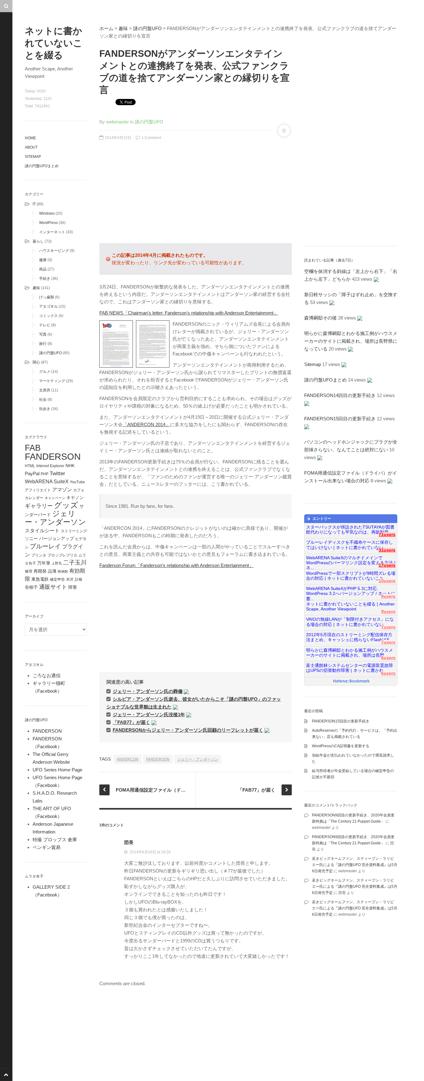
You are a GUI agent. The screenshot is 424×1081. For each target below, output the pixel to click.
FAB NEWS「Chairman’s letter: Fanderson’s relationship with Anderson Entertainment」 (188, 312)
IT (34, 204)
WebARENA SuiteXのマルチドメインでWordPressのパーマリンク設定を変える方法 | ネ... (350, 560)
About (31, 147)
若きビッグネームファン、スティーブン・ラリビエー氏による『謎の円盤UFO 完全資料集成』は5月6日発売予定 (354, 864)
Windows (47, 213)
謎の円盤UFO (50, 353)
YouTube (77, 482)
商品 (43, 269)
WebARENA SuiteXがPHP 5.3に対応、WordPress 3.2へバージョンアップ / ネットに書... (350, 591)
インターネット (52, 232)
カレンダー (34, 498)
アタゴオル (48, 306)
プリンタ (38, 555)
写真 (43, 334)
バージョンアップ (56, 538)
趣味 (36, 288)
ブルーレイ (45, 546)
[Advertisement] (195, 195)
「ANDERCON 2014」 (146, 424)
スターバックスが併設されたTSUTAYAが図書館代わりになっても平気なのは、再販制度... (350, 529)
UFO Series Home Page (57, 769)
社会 (43, 399)
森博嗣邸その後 (320, 317)
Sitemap (33, 156)
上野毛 (57, 563)
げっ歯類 (46, 297)
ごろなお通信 (47, 675)
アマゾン (62, 489)
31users (387, 550)
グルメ (44, 371)
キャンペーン (55, 498)
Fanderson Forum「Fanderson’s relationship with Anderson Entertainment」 (176, 565)
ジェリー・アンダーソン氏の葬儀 (148, 691)
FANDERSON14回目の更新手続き (340, 395)
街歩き (44, 409)
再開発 (40, 571)
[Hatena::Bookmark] (351, 681)
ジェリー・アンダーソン (55, 518)
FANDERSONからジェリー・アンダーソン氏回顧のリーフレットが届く (188, 730)
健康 (43, 260)
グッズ (66, 505)
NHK (69, 465)
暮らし (38, 241)
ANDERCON (127, 759)
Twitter (57, 473)
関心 (36, 362)
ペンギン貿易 (47, 847)
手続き (44, 278)
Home (30, 138)
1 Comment (151, 138)
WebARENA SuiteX (47, 481)
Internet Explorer (50, 466)
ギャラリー (39, 506)
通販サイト (53, 587)
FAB (33, 448)
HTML (30, 466)
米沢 (70, 579)
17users (387, 565)
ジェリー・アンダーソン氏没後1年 (149, 714)
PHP (44, 474)
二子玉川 (75, 562)
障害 (72, 587)
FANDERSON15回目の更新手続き (340, 418)
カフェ (78, 490)
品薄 (52, 571)
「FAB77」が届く (131, 722)
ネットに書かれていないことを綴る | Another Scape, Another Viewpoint (350, 606)
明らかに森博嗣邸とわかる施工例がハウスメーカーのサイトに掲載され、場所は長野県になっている (350, 341)
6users (388, 657)
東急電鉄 (40, 579)
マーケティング (52, 381)
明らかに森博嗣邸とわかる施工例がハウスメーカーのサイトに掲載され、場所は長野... (349, 653)
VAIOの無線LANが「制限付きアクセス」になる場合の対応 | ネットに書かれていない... (350, 622)
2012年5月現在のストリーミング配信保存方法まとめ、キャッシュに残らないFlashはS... (349, 637)
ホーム (106, 28)
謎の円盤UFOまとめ (42, 166)
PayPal (32, 473)
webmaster (117, 121)
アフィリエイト (38, 490)
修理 (28, 571)
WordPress (48, 223)
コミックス (48, 316)
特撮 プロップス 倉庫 (55, 839)
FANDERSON (53, 456)
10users (387, 580)
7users (388, 627)
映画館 (63, 571)
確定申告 (57, 579)
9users (388, 596)
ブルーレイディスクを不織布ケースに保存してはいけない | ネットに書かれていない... (349, 545)
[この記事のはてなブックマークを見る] (186, 691)
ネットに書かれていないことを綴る (54, 43)
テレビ (44, 325)
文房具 (44, 390)
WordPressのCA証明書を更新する (340, 746)
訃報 (78, 579)
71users (387, 534)
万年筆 (43, 563)
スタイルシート (42, 530)
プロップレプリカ (62, 555)
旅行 (43, 344)
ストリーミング (74, 531)
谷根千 (31, 587)
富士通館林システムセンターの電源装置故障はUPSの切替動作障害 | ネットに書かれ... (349, 668)
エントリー (322, 518)
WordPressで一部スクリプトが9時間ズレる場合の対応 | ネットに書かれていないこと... (350, 576)
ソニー (31, 538)
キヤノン (75, 497)
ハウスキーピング (54, 250)
